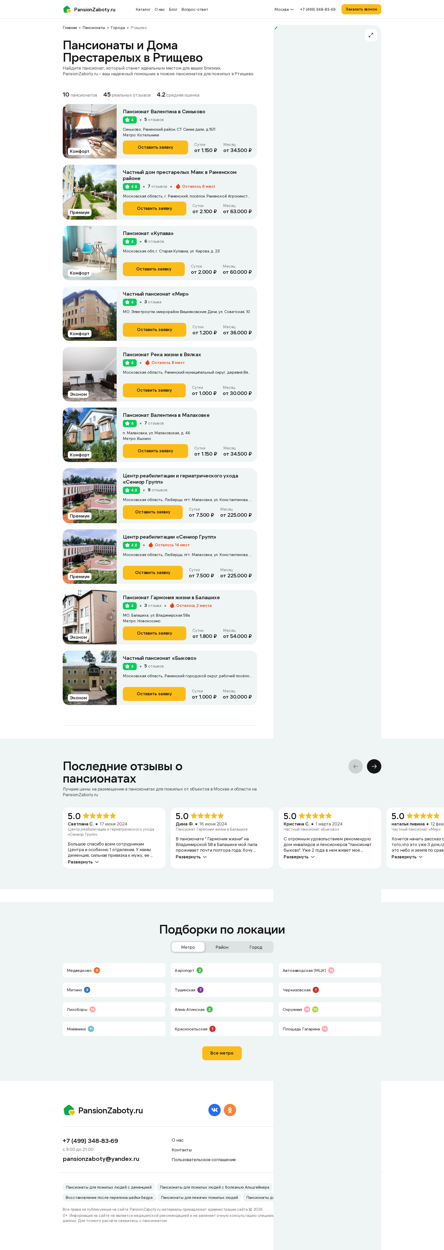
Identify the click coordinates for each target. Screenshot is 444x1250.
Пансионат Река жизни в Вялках (162, 354)
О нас (160, 9)
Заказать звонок (361, 9)
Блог (173, 9)
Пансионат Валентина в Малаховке (166, 415)
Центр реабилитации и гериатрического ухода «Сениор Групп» (180, 478)
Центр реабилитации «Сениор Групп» (169, 536)
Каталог (143, 9)
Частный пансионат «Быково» (159, 658)
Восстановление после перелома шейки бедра (109, 1197)
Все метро (221, 1052)
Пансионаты (93, 27)
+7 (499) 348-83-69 (317, 9)
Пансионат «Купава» (148, 233)
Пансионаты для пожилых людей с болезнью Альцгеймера (214, 1187)
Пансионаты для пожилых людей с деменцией (109, 1187)
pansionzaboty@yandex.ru (101, 1158)
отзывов (154, 119)
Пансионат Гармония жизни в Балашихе (171, 597)
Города (118, 27)
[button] (110, 131)
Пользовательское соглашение (204, 1159)
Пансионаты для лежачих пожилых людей (199, 1197)
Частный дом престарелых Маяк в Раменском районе (180, 175)
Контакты (182, 1149)
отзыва (152, 301)
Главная (70, 27)
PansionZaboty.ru (94, 9)
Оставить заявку (155, 146)
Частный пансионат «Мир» (156, 293)
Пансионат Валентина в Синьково (164, 111)
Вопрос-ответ (195, 9)
